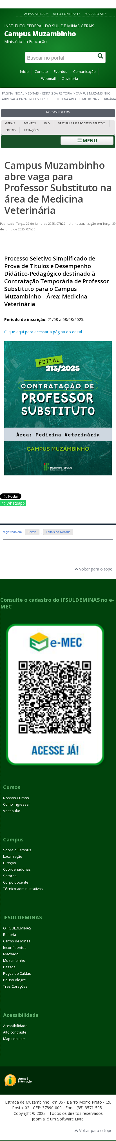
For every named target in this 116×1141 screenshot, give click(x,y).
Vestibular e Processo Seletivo (81, 123)
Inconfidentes (14, 947)
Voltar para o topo (95, 569)
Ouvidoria (70, 78)
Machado (11, 954)
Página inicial (13, 93)
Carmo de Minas (16, 941)
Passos (9, 967)
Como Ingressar (16, 804)
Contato (41, 71)
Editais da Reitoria (57, 93)
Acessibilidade (36, 14)
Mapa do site (95, 14)
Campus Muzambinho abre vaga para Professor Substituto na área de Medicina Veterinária (58, 187)
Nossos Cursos (16, 798)
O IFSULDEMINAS (17, 928)
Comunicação (84, 71)
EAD (47, 123)
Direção (9, 863)
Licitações (31, 130)
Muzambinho (14, 960)
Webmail (48, 78)
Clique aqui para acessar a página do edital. (43, 331)
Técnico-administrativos (23, 888)
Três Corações (15, 986)
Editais (33, 93)
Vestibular (11, 810)
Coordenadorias (17, 869)
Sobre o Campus (17, 850)
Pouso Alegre (14, 980)
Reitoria (9, 934)
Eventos (60, 71)
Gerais (10, 123)
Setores (10, 875)
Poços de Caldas (17, 973)
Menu (89, 140)
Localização (12, 856)
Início (24, 71)
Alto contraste (66, 14)
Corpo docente (15, 882)
